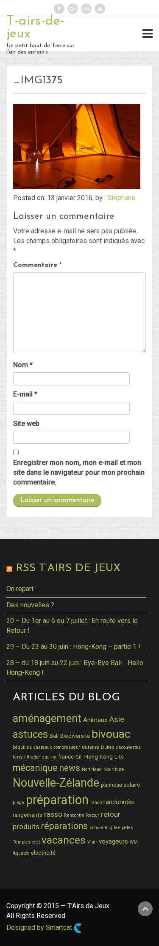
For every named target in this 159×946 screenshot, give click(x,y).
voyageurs (113, 841)
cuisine (90, 746)
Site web (26, 423)
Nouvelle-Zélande (56, 783)
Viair (92, 842)
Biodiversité (75, 735)
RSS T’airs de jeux (68, 568)
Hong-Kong (98, 756)
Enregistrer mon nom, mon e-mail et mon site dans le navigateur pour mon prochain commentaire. (79, 472)
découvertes (128, 747)
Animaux (95, 720)
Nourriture (113, 769)
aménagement (47, 718)
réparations (64, 826)
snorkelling (100, 827)
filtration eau (37, 757)
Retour (92, 815)
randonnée (118, 802)
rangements (27, 814)
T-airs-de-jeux (35, 27)
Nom (23, 365)
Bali (54, 735)
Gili (79, 757)
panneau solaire (120, 784)
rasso (53, 814)
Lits (119, 756)
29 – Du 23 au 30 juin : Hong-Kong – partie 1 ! (73, 647)
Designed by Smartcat (40, 927)
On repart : (21, 589)
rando (96, 802)
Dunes (107, 747)
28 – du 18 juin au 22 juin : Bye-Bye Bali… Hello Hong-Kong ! (74, 668)
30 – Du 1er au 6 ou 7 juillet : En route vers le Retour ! (72, 625)
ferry (17, 757)
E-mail (25, 394)
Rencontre (74, 815)
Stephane (121, 198)
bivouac (111, 733)
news (69, 768)
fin (53, 757)
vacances (64, 840)
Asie (116, 719)
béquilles (22, 747)
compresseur (66, 747)
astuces (30, 734)
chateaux (42, 747)
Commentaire (37, 265)
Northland (92, 769)
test (36, 842)
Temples (22, 842)
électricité (43, 852)
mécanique (35, 767)
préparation (57, 800)
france (66, 756)
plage (18, 802)
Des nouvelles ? (30, 605)
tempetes (123, 827)
